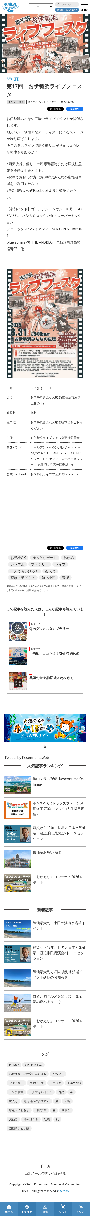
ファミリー (39, 564)
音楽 (65, 577)
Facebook (74, 108)
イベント (58, 1074)
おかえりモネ (33, 1065)
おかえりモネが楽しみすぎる (27, 1074)
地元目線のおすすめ (36, 1101)
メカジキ (55, 1083)
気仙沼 (13, 1119)
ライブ (60, 564)
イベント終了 (16, 102)
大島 (67, 1101)
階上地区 (48, 577)
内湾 (61, 1092)
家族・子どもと (22, 577)
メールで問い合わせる (48, 1173)
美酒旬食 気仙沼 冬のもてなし (51, 678)
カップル (17, 564)
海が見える (31, 1119)
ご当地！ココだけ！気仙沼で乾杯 (54, 653)
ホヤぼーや (36, 1083)
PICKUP (14, 1065)
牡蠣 (47, 1119)
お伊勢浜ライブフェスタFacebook (54, 474)
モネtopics (74, 1083)
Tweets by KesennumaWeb (26, 757)
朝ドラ (66, 1110)
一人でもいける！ (24, 571)
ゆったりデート (44, 557)
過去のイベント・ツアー (42, 102)
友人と (50, 571)
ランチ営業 (16, 1092)
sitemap (63, 1191)
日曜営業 (41, 1110)
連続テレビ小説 (19, 1128)
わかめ (68, 557)
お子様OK (18, 557)
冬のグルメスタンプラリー (49, 628)
